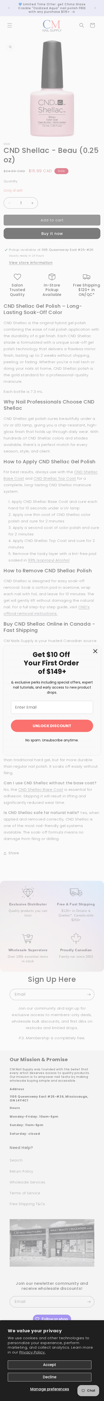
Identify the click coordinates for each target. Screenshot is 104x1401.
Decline (49, 1377)
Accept (49, 1364)
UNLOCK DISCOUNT (52, 726)
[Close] (95, 651)
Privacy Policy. (32, 1352)
